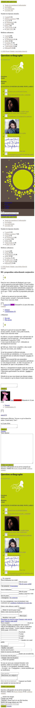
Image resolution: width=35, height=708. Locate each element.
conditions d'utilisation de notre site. (21, 603)
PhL (7, 26)
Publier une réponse (7, 465)
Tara (7, 20)
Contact (7, 206)
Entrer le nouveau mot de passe (10, 652)
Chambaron (9, 22)
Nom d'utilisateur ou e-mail (9, 580)
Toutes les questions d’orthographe (15, 5)
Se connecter (14, 598)
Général (3, 306)
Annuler (3, 390)
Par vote (7, 318)
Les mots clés (9, 10)
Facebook (22, 632)
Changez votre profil (10, 621)
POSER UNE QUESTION (9, 2)
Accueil (3, 268)
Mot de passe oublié (25, 584)
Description (4, 646)
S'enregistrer (14, 586)
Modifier (4, 388)
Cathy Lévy (10, 29)
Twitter (21, 634)
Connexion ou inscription (8, 215)
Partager (7, 310)
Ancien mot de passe (7, 650)
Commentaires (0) (10, 311)
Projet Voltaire (18, 468)
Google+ (22, 636)
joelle (8, 17)
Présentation (8, 203)
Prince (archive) (11, 19)
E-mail (32, 589)
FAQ (6, 204)
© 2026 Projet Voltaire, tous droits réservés (14, 51)
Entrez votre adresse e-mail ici (10, 606)
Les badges (8, 7)
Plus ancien (8, 320)
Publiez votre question (8, 686)
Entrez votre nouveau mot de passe (11, 612)
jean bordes (9, 27)
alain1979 (4, 415)
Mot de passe (23, 582)
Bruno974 (9, 48)
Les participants (9, 9)
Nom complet (5, 623)
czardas (8, 24)
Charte (7, 208)
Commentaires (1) (10, 407)
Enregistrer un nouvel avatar (9, 619)
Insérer (3, 706)
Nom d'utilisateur (6, 589)
